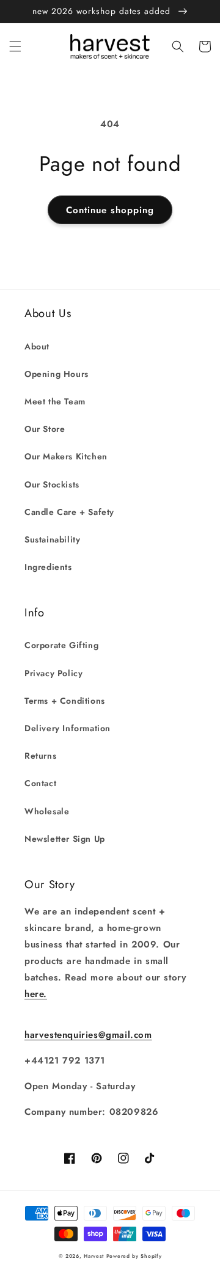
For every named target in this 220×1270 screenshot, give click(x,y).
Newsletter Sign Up (64, 839)
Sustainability (52, 539)
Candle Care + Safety (69, 512)
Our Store (44, 429)
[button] (15, 46)
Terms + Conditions (64, 701)
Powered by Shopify (134, 1256)
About (37, 346)
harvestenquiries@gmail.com (88, 1035)
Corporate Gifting (61, 645)
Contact (40, 783)
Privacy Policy (53, 673)
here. (35, 994)
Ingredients (48, 567)
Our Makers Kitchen (66, 456)
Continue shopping (110, 210)
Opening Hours (56, 374)
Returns (40, 756)
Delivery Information (67, 728)
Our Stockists (51, 484)
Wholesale (46, 811)
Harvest (94, 1256)
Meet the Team (55, 401)
